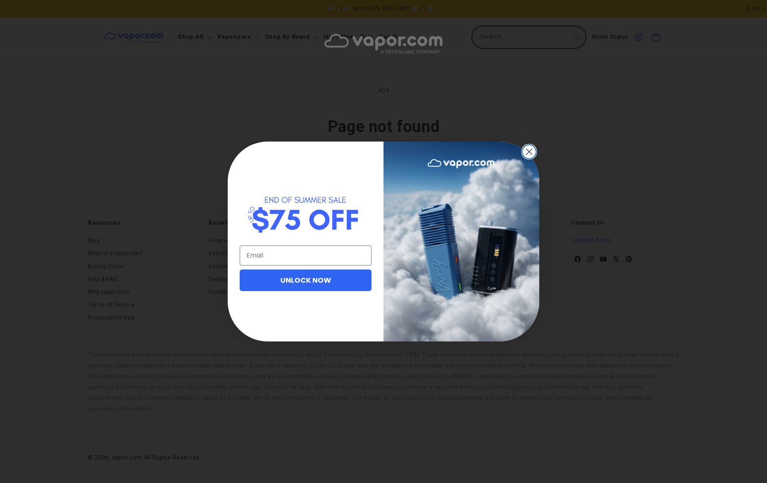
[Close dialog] (529, 152)
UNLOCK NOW (305, 280)
